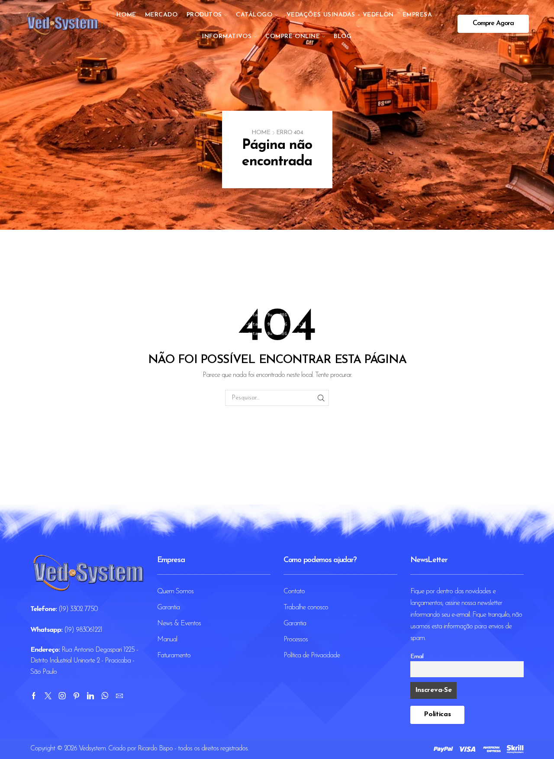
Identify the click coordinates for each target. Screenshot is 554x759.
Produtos (204, 15)
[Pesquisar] (321, 398)
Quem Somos (175, 591)
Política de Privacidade (311, 655)
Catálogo (254, 15)
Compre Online (292, 36)
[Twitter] (48, 695)
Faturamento (173, 655)
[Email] (119, 695)
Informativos (226, 36)
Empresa (417, 15)
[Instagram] (62, 695)
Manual (167, 639)
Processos (295, 639)
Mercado (161, 15)
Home (126, 15)
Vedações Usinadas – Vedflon (340, 15)
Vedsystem (92, 748)
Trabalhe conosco (305, 607)
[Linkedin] (90, 695)
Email (416, 656)
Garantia (168, 607)
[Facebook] (33, 695)
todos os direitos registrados (213, 748)
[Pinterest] (76, 695)
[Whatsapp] (104, 695)
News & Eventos (179, 623)
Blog (342, 36)
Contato (294, 591)
